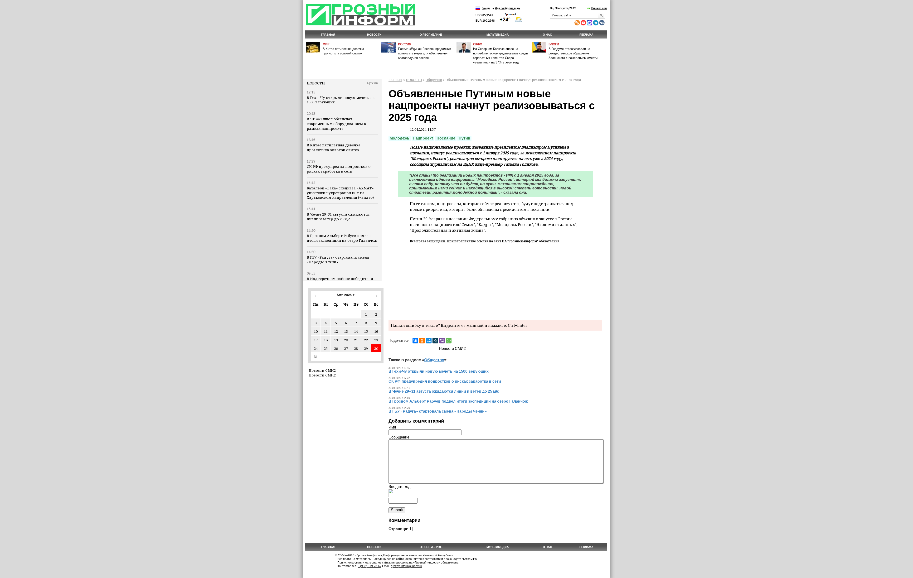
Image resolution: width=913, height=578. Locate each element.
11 (326, 331)
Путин (464, 138)
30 (376, 348)
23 (376, 339)
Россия (404, 44)
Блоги (554, 44)
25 (326, 348)
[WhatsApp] (449, 340)
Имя (392, 427)
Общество (434, 79)
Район (486, 8)
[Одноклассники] (422, 340)
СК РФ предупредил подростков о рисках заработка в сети (338, 168)
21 (356, 339)
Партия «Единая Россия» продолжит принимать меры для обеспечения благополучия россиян (424, 53)
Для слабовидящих (507, 8)
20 (346, 339)
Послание (446, 138)
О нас (547, 34)
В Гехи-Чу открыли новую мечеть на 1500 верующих (341, 100)
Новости (316, 83)
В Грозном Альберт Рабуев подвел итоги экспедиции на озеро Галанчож (342, 238)
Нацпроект (423, 138)
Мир (326, 44)
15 (366, 331)
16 (376, 331)
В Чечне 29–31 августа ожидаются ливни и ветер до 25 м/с (338, 216)
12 (336, 331)
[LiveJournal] (435, 340)
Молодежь (399, 138)
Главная (328, 34)
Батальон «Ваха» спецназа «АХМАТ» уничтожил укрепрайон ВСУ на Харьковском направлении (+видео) (340, 193)
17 (316, 339)
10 (316, 331)
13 (346, 331)
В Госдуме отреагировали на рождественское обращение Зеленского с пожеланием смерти (573, 53)
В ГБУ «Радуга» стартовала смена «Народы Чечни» (338, 259)
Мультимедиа (497, 34)
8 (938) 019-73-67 (369, 566)
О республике (431, 34)
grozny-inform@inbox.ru (406, 566)
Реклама (586, 34)
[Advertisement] (495, 281)
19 (336, 339)
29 (366, 348)
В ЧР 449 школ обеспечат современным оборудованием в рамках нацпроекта (336, 123)
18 (326, 339)
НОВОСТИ (374, 34)
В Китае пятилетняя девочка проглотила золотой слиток (333, 147)
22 (366, 339)
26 (336, 348)
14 (356, 331)
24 (316, 348)
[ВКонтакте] (415, 340)
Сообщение (399, 437)
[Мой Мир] (429, 340)
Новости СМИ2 (322, 370)
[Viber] (442, 340)
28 (356, 348)
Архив (372, 83)
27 (346, 348)
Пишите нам (599, 8)
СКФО (477, 44)
